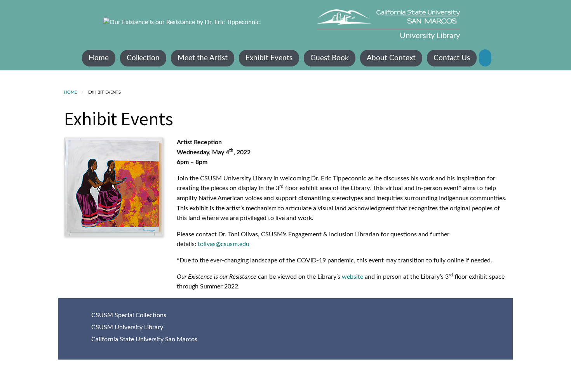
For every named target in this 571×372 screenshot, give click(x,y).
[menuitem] (99, 58)
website (353, 277)
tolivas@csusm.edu (223, 244)
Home (99, 58)
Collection (143, 58)
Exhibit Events (268, 58)
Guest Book (329, 58)
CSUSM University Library (127, 327)
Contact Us (451, 58)
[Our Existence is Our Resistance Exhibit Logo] (181, 22)
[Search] (485, 57)
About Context (391, 58)
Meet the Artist (203, 58)
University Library (430, 36)
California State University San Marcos (144, 339)
